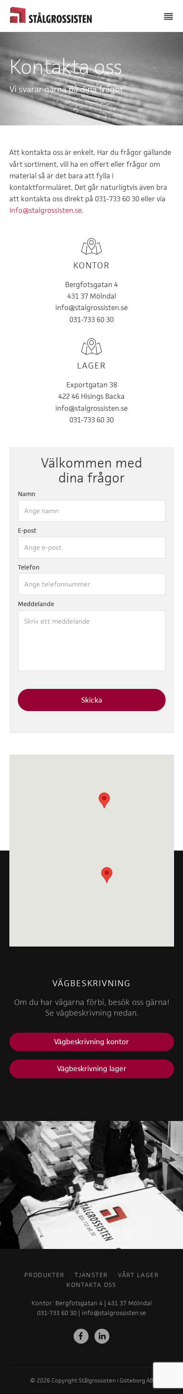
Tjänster (91, 1275)
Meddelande (36, 604)
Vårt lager (138, 1275)
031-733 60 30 (91, 319)
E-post (27, 530)
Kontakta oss (91, 1285)
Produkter (44, 1275)
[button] (107, 875)
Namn (26, 494)
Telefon (29, 567)
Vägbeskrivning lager (91, 1068)
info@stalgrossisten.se (45, 210)
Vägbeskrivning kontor (91, 1041)
